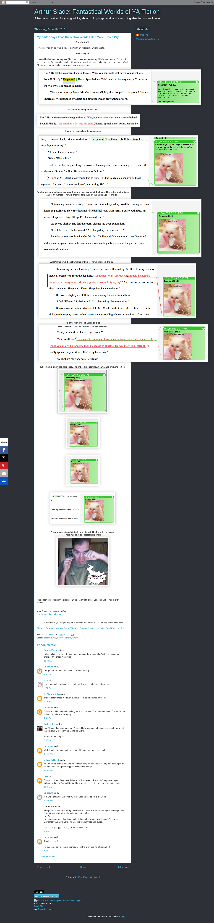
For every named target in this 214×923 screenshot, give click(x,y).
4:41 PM (48, 718)
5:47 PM (48, 740)
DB (45, 776)
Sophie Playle (50, 650)
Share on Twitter (62, 628)
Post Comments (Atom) (89, 877)
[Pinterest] (4, 465)
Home (83, 867)
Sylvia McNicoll (51, 760)
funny (53, 638)
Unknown (48, 667)
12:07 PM (48, 801)
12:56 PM (48, 770)
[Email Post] (72, 634)
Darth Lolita (49, 724)
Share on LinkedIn (96, 628)
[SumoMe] (4, 481)
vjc (45, 680)
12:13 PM (48, 754)
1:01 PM (48, 674)
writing (75, 638)
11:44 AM (48, 661)
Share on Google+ (79, 628)
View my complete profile (147, 39)
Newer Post (43, 867)
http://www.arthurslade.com (49, 614)
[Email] (4, 473)
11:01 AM (48, 787)
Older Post (123, 867)
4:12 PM (48, 702)
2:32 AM (47, 831)
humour (60, 638)
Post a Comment (48, 856)
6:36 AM (47, 851)
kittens (68, 638)
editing (47, 638)
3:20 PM (48, 688)
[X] (4, 458)
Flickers (120, 59)
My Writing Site (51, 694)
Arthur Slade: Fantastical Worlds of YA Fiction (97, 11)
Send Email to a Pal (115, 628)
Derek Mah (39, 906)
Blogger (122, 916)
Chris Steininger (44, 909)
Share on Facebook (46, 628)
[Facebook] (4, 450)
